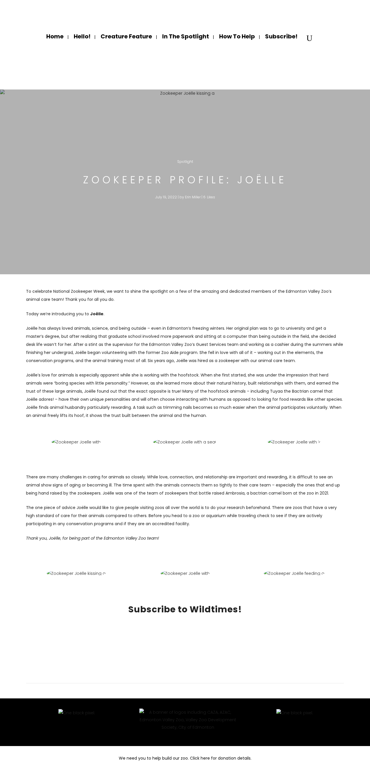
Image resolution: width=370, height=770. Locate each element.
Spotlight (185, 161)
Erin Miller (193, 197)
